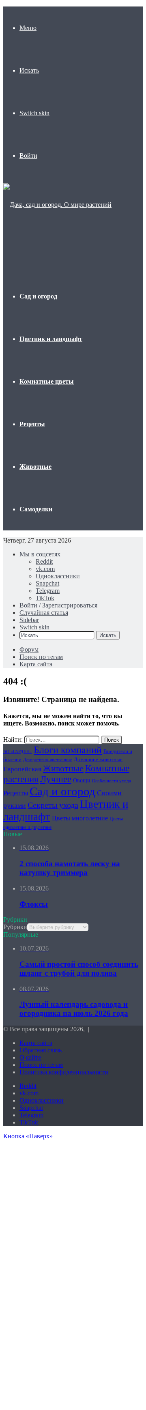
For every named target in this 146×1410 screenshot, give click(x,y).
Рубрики (15, 926)
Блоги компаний (68, 749)
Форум (29, 649)
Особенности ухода (111, 781)
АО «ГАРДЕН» (17, 751)
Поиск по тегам (41, 656)
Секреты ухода (53, 805)
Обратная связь (40, 1050)
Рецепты (32, 424)
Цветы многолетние (80, 818)
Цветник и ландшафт (50, 338)
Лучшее (55, 779)
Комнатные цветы (46, 381)
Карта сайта (35, 664)
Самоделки (35, 509)
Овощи (81, 780)
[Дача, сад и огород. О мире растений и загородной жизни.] (59, 247)
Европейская (22, 769)
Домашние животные (98, 759)
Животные (35, 466)
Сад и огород (38, 296)
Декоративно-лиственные (47, 760)
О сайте (30, 1057)
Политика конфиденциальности (63, 1072)
